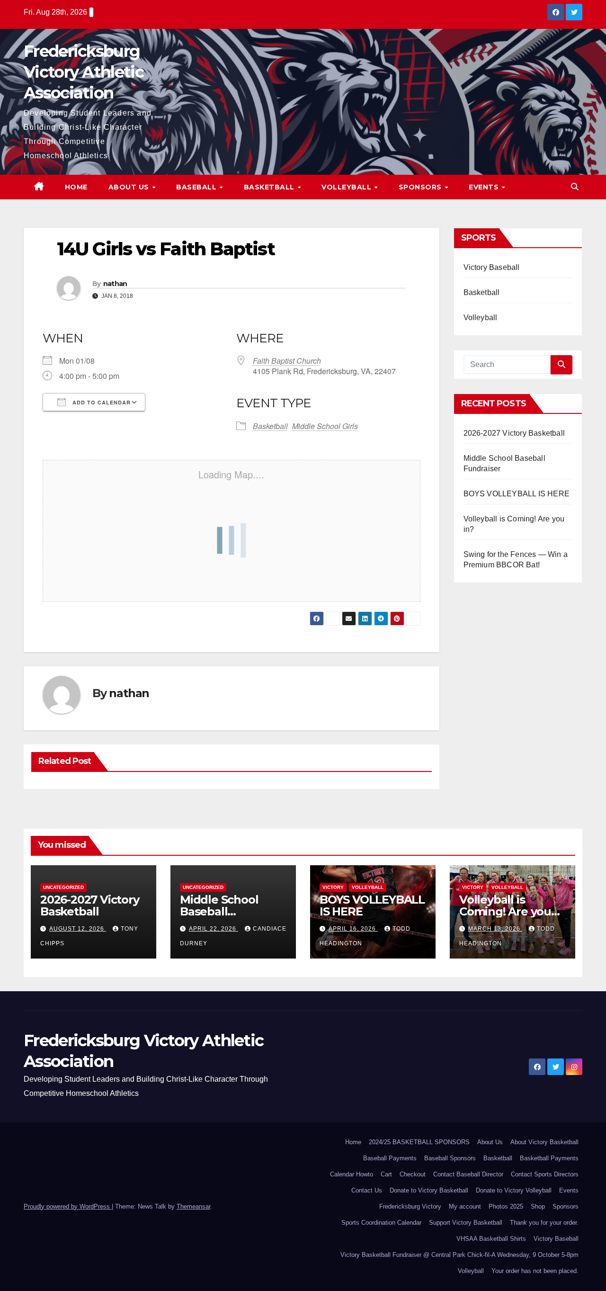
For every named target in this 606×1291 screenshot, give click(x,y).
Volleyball (347, 187)
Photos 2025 (506, 1206)
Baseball (197, 187)
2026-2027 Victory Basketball (514, 433)
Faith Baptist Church (287, 360)
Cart (386, 1174)
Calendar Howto (351, 1174)
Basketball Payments (549, 1158)
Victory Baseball (491, 267)
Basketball (270, 187)
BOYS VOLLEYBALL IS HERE (516, 494)
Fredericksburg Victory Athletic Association (83, 72)
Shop (538, 1206)
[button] (575, 187)
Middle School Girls (325, 426)
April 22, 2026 (213, 928)
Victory (333, 887)
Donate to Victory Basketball (429, 1190)
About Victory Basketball (544, 1142)
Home (76, 187)
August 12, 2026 (77, 928)
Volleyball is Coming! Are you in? (505, 911)
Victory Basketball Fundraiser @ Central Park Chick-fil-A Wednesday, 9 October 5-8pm (459, 1254)
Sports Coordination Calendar (381, 1222)
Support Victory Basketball (465, 1222)
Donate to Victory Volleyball (514, 1190)
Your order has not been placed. (535, 1270)
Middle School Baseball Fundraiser (219, 911)
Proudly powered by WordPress (68, 1206)
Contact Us (366, 1190)
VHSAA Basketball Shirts (491, 1238)
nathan (115, 283)
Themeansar (193, 1206)
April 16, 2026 (353, 928)
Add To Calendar (101, 402)
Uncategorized (63, 887)
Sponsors (421, 187)
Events (485, 187)
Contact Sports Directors (545, 1174)
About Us (130, 187)
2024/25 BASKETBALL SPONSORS (419, 1142)
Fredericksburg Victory (410, 1206)
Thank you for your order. (544, 1222)
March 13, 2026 (495, 928)
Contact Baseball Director (468, 1174)
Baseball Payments (390, 1158)
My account (465, 1206)
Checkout (413, 1174)
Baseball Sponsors (450, 1158)
